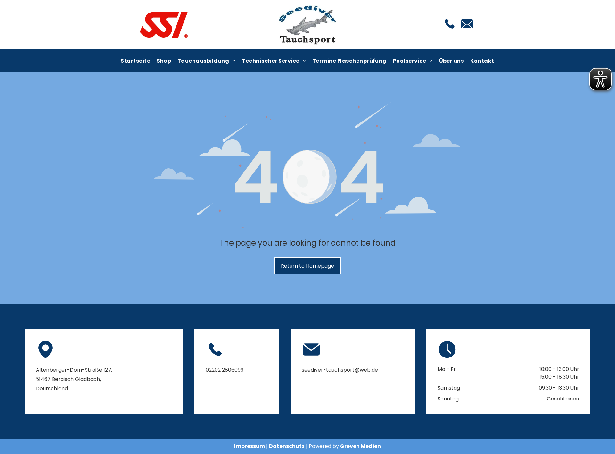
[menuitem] (135, 61)
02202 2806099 (224, 370)
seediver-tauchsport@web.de (340, 370)
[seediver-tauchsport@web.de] (467, 30)
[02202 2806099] (449, 29)
